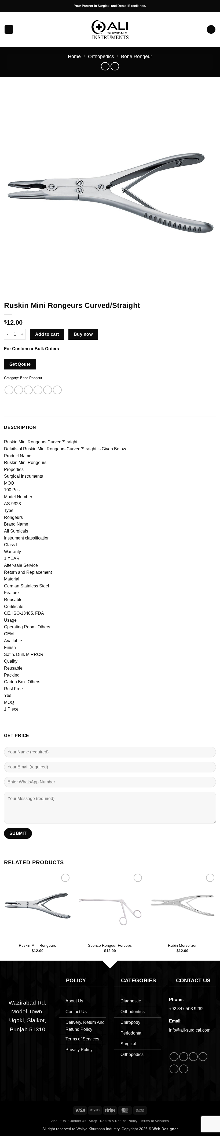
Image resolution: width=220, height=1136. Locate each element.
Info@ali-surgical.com (189, 1030)
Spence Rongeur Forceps (110, 945)
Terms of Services (154, 1121)
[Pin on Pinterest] (47, 390)
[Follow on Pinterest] (174, 1069)
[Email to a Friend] (38, 390)
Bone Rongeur (136, 56)
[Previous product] (115, 66)
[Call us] (203, 1056)
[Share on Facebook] (18, 390)
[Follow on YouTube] (183, 1069)
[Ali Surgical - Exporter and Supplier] (110, 29)
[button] (9, 29)
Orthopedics (101, 56)
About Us (58, 1121)
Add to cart (47, 334)
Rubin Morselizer (182, 945)
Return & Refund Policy (119, 1121)
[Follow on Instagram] (183, 1056)
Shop (93, 1121)
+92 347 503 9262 (186, 1008)
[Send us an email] (193, 1056)
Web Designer (165, 1129)
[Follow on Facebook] (174, 1056)
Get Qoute (20, 364)
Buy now (83, 334)
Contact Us (77, 1121)
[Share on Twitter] (28, 390)
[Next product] (105, 66)
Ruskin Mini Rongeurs (37, 945)
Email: (175, 1021)
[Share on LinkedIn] (57, 390)
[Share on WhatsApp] (9, 390)
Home (74, 56)
